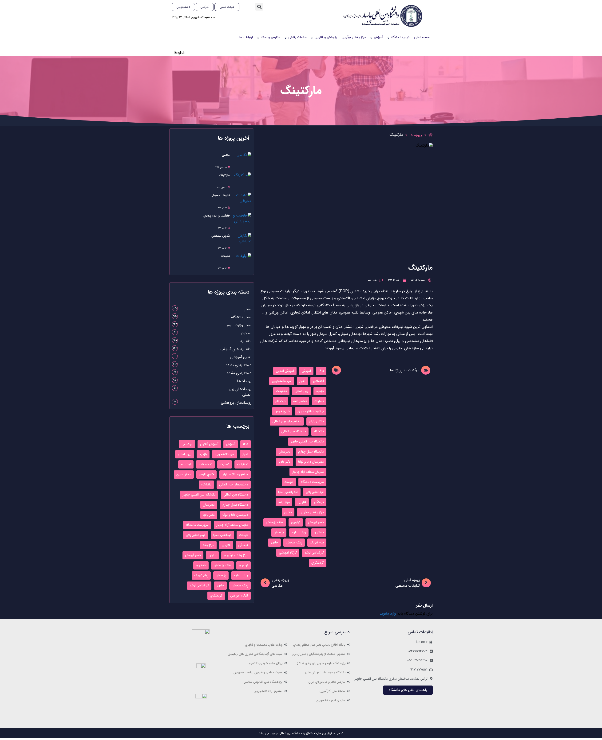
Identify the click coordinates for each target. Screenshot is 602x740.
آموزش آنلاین (285, 370)
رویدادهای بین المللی (240, 392)
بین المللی (301, 391)
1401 (321, 370)
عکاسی (226, 155)
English (179, 53)
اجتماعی (318, 381)
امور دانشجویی (282, 381)
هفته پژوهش (274, 522)
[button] (259, 7)
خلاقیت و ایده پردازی (216, 215)
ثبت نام (280, 401)
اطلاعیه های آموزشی (235, 349)
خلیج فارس (282, 411)
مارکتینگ (224, 175)
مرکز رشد (284, 502)
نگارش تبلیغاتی (220, 236)
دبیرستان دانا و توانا (311, 461)
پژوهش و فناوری (326, 37)
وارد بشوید (388, 613)
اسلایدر (246, 333)
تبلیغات (225, 256)
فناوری (301, 502)
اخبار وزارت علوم (239, 325)
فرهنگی (319, 502)
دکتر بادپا (284, 461)
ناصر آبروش (316, 522)
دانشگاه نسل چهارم (311, 451)
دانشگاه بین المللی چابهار (307, 441)
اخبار (302, 381)
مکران (288, 512)
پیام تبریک (317, 542)
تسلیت (319, 401)
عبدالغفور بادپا (315, 492)
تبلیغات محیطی (220, 195)
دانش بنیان (316, 421)
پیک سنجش (294, 542)
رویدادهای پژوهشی (236, 403)
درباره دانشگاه (400, 37)
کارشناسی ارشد (314, 552)
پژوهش (279, 532)
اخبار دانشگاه (241, 317)
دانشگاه (319, 431)
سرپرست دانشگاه (312, 481)
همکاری (319, 532)
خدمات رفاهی (297, 37)
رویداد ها (244, 381)
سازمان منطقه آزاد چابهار (308, 471)
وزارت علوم (299, 532)
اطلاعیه (245, 341)
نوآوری (295, 522)
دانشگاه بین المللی (293, 431)
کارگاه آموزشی (288, 552)
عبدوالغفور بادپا (288, 492)
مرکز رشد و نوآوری (354, 37)
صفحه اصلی (422, 37)
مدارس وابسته (270, 37)
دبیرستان (284, 451)
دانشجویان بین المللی (286, 421)
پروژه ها (415, 135)
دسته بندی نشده (238, 365)
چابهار (274, 542)
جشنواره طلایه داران (310, 411)
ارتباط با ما (246, 37)
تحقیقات (281, 391)
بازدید (320, 391)
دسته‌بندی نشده (239, 373)
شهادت (288, 481)
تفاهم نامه (300, 401)
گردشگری (317, 562)
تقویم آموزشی (240, 357)
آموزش (378, 37)
